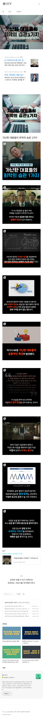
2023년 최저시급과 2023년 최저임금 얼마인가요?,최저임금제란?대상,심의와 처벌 (16, 612)
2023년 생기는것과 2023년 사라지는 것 (16, 614)
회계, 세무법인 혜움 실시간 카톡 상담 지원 (14, 75)
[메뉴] (39, 3)
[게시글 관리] (12, 594)
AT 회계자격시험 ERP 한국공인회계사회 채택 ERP (14, 60)
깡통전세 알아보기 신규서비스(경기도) (15, 609)
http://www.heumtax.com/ (13, 72)
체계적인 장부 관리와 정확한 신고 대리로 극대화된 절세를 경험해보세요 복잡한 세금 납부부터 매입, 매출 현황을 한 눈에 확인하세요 (15, 78)
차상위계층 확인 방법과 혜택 (12, 606)
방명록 (18, 11)
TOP (39, 712)
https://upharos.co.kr (11, 57)
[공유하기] (9, 594)
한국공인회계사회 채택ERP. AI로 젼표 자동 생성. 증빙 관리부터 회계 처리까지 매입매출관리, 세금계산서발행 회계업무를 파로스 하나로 (15, 64)
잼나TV (7, 4)
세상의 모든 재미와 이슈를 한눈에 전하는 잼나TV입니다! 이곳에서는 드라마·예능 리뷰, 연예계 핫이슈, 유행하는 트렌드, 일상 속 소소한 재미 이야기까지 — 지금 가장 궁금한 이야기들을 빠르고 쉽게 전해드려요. (17, 685)
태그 (10, 11)
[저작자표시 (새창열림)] (23, 594)
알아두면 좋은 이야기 (11, 603)
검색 (34, 4)
